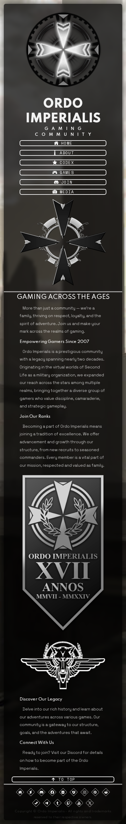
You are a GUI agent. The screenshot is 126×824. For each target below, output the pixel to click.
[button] (63, 143)
